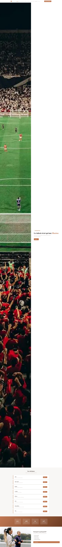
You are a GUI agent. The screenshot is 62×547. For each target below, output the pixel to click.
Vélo (39, 1)
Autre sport (22, 1)
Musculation (36, 1)
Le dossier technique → (48, 1)
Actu (19, 1)
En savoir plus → (36, 542)
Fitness (31, 1)
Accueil (17, 1)
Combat (28, 1)
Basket (25, 1)
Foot (33, 1)
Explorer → (36, 239)
